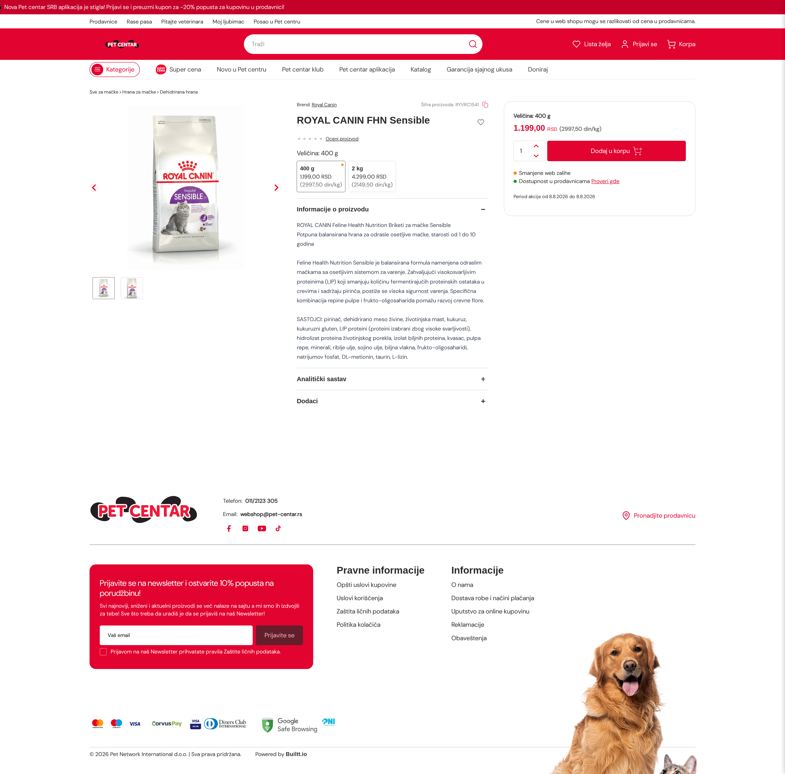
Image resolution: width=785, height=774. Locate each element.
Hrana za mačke (139, 92)
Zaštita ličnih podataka (368, 611)
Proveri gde (605, 181)
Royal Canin (324, 105)
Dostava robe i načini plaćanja (492, 598)
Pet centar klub (303, 69)
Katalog (421, 69)
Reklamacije (467, 625)
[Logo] (122, 44)
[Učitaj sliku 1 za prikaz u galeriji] (104, 288)
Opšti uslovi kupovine (366, 585)
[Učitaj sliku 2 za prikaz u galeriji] (132, 288)
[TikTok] (278, 529)
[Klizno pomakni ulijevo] (94, 187)
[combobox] (363, 44)
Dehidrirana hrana (179, 92)
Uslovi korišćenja (360, 598)
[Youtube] (262, 529)
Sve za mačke (104, 92)
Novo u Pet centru (241, 69)
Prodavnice (103, 21)
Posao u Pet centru (277, 21)
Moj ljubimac (228, 21)
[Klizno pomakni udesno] (276, 187)
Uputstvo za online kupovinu (490, 611)
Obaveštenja (469, 638)
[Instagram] (245, 529)
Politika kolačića (358, 625)
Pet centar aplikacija (367, 69)
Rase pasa (139, 21)
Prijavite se (280, 635)
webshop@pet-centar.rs (271, 514)
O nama (462, 585)
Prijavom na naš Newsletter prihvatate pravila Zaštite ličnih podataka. (196, 652)
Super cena (185, 69)
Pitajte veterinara (182, 21)
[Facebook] (229, 529)
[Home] (144, 509)
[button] (591, 44)
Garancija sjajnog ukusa (479, 69)
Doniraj (538, 69)
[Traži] (473, 44)
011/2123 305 (261, 500)
